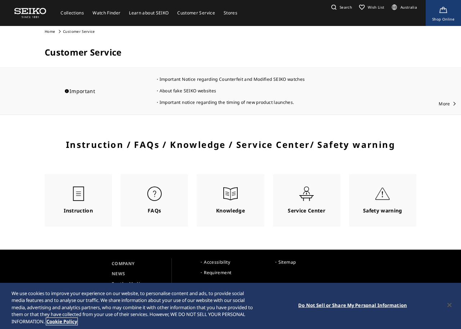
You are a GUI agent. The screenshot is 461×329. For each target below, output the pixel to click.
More (444, 104)
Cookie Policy (61, 321)
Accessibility (217, 262)
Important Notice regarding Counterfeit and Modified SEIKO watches (232, 79)
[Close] (449, 305)
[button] (341, 7)
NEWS (118, 274)
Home (50, 31)
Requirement (217, 272)
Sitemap (287, 262)
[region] (230, 306)
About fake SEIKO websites (188, 91)
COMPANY (123, 263)
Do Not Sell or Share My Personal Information (352, 305)
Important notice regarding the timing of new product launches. (227, 102)
